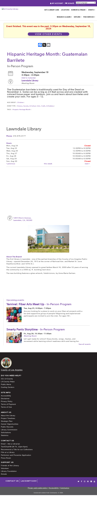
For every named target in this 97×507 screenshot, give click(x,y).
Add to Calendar (29, 78)
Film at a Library (8, 452)
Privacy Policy (6, 401)
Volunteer (5, 468)
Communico (64, 488)
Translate (82, 4)
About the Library (8, 415)
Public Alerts (6, 384)
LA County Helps (8, 381)
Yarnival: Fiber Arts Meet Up (39, 304)
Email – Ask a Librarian (10, 444)
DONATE (70, 3)
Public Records (7, 427)
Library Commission (9, 430)
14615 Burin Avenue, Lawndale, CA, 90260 (22, 219)
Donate (4, 474)
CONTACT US (12, 481)
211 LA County (7, 379)
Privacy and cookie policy (38, 488)
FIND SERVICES (88, 17)
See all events (85, 344)
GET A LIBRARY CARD (51, 10)
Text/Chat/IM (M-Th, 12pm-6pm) (14, 447)
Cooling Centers (7, 387)
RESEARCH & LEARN (64, 17)
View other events (48, 34)
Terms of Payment (8, 404)
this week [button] (48, 164)
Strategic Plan (7, 421)
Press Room (6, 458)
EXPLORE (77, 17)
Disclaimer (5, 398)
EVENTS (91, 10)
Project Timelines (8, 418)
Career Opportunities (9, 424)
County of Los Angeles (12, 370)
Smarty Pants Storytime (36, 329)
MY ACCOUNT (57, 3)
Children (20, 102)
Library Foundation (9, 471)
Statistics (4, 435)
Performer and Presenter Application (16, 455)
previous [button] (11, 164)
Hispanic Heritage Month (22, 109)
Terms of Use (6, 407)
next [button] (87, 164)
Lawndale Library (30, 80)
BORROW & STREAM (78, 10)
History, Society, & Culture (26, 106)
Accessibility (6, 396)
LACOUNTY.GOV (28, 481)
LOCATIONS (65, 10)
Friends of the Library (10, 465)
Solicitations (6, 432)
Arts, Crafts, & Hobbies (45, 106)
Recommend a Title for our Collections (17, 449)
